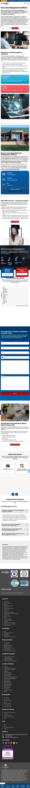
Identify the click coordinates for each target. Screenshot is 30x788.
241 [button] (5, 486)
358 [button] (2, 491)
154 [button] (2, 483)
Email (2, 346)
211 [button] (12, 485)
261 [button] (10, 487)
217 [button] (21, 485)
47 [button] (21, 477)
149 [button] (21, 482)
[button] (24, 3)
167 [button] (23, 483)
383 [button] (15, 492)
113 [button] (18, 480)
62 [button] (18, 478)
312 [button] (10, 489)
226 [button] (8, 485)
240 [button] (4, 486)
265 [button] (16, 487)
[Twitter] (6, 743)
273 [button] (2, 488)
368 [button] (18, 491)
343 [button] (5, 491)
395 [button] (15, 493)
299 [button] (16, 488)
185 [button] (24, 483)
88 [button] (5, 480)
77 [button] (15, 479)
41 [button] (12, 477)
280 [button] (13, 488)
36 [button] (4, 477)
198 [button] (18, 484)
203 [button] (26, 484)
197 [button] (16, 484)
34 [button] (28, 477)
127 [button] (13, 481)
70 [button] (4, 479)
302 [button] (21, 488)
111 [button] (15, 480)
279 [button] (12, 488)
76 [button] (13, 479)
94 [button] (15, 480)
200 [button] (21, 484)
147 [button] (18, 482)
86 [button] (2, 480)
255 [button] (28, 486)
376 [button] (4, 492)
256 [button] (2, 487)
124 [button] (8, 481)
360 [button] (5, 491)
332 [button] (15, 490)
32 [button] (24, 477)
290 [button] (2, 488)
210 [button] (10, 485)
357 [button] (28, 491)
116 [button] (23, 480)
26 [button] (15, 477)
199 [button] (20, 484)
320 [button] (23, 489)
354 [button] (23, 491)
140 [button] (7, 482)
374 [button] (28, 491)
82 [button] (23, 479)
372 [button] (24, 491)
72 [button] (7, 479)
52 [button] (2, 478)
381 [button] (12, 492)
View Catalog (15, 222)
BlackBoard (23, 787)
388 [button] (23, 492)
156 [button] (5, 483)
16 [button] (26, 476)
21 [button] (7, 477)
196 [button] (15, 484)
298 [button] (15, 488)
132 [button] (21, 481)
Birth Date (3, 355)
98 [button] (21, 480)
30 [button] (21, 477)
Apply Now (15, 28)
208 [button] (7, 485)
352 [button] (20, 491)
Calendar (2, 787)
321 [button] (24, 489)
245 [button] (12, 486)
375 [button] (2, 492)
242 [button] (7, 486)
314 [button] (13, 489)
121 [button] (4, 481)
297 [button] (13, 488)
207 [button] (5, 485)
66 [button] (24, 478)
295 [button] (10, 488)
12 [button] (19, 476)
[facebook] (3, 743)
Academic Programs (8, 654)
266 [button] (18, 487)
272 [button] (28, 487)
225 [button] (7, 485)
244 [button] (10, 486)
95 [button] (16, 480)
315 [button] (15, 489)
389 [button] (24, 492)
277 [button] (8, 488)
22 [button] (8, 477)
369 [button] (20, 491)
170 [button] (28, 483)
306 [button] (28, 488)
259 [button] (7, 487)
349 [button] (15, 491)
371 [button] (23, 491)
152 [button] (26, 482)
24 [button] (12, 477)
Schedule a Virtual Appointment (7, 274)
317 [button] (18, 489)
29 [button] (20, 477)
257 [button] (4, 487)
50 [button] (26, 477)
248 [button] (16, 486)
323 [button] (28, 489)
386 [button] (20, 492)
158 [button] (8, 483)
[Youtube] (9, 743)
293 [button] (7, 488)
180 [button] (16, 483)
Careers (13, 787)
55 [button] (7, 478)
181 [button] (18, 483)
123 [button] (7, 481)
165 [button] (20, 483)
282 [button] (16, 488)
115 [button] (21, 480)
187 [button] (28, 483)
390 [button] (26, 492)
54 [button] (5, 478)
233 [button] (20, 485)
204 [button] (28, 484)
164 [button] (18, 483)
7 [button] (11, 476)
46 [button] (20, 477)
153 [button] (28, 482)
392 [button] (10, 493)
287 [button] (24, 488)
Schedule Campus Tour (22, 274)
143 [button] (12, 482)
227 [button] (10, 485)
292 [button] (5, 488)
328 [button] (8, 490)
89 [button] (7, 480)
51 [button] (28, 477)
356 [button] (26, 491)
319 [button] (21, 489)
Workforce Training (8, 709)
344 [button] (7, 491)
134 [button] (24, 481)
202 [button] (24, 484)
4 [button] (6, 476)
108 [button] (10, 480)
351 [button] (18, 491)
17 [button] (27, 476)
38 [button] (7, 477)
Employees (8, 787)
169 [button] (26, 483)
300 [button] (18, 488)
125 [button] (10, 481)
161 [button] (13, 483)
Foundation (5, 628)
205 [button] (2, 485)
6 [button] (10, 476)
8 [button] (13, 476)
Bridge (18, 787)
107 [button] (8, 480)
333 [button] (16, 490)
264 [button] (15, 487)
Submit (15, 393)
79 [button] (18, 479)
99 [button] (23, 480)
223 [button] (4, 485)
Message (3, 375)
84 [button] (26, 479)
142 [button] (10, 482)
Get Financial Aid (15, 444)
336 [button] (21, 490)
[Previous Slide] (3, 304)
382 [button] (13, 492)
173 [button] (5, 483)
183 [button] (21, 483)
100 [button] (24, 480)
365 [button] (13, 491)
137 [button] (2, 482)
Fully (23, 260)
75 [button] (12, 479)
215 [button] (18, 485)
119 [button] (28, 480)
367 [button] (16, 491)
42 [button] (13, 477)
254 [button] (26, 486)
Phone (2, 350)
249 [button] (18, 486)
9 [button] (15, 476)
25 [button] (13, 477)
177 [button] (12, 483)
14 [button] (23, 476)
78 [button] (16, 479)
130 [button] (18, 481)
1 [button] (2, 476)
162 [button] (15, 483)
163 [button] (16, 483)
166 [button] (21, 483)
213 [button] (15, 485)
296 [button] (12, 488)
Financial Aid (6, 694)
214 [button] (16, 485)
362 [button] (8, 491)
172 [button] (4, 483)
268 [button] (21, 487)
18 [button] (2, 477)
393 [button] (12, 493)
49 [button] (24, 477)
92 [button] (12, 480)
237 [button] (26, 485)
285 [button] (21, 488)
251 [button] (21, 486)
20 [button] (5, 477)
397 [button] (18, 493)
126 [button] (12, 481)
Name (2, 341)
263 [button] (13, 487)
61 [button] (16, 478)
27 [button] (16, 477)
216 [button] (20, 485)
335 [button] (20, 490)
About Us (5, 599)
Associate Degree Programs (6, 592)
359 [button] (4, 491)
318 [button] (20, 489)
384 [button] (16, 492)
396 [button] (17, 493)
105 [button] (5, 480)
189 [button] (4, 484)
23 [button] (10, 477)
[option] (7, 468)
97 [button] (20, 480)
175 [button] (8, 483)
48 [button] (23, 477)
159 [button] (10, 483)
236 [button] (24, 485)
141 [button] (8, 482)
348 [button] (13, 491)
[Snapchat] (14, 743)
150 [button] (23, 482)
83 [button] (24, 479)
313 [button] (12, 489)
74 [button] (10, 479)
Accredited (24, 262)
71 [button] (5, 479)
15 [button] (24, 476)
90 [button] (8, 480)
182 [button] (20, 483)
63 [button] (20, 478)
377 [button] (5, 492)
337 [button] (23, 490)
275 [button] (5, 488)
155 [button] (4, 483)
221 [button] (28, 485)
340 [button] (28, 490)
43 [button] (15, 477)
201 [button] (23, 484)
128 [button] (15, 481)
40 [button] (10, 477)
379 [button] (8, 492)
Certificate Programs (17, 592)
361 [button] (7, 491)
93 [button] (13, 480)
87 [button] (4, 480)
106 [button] (7, 480)
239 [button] (2, 486)
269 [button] (23, 487)
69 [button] (2, 479)
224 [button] (5, 485)
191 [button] (7, 484)
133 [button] (23, 481)
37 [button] (5, 477)
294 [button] (8, 488)
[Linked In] (17, 743)
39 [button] (8, 477)
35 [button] (2, 477)
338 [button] (24, 490)
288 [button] (26, 488)
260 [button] (8, 487)
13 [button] (21, 476)
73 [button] (8, 479)
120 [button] (2, 481)
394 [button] (13, 493)
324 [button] (2, 490)
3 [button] (5, 476)
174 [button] (7, 483)
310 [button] (7, 489)
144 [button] (13, 482)
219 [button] (24, 485)
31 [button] (23, 477)
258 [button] (5, 487)
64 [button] (21, 478)
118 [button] (26, 480)
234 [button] (21, 485)
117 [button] (24, 480)
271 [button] (26, 487)
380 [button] (10, 492)
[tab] (15, 511)
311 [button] (8, 489)
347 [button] (12, 491)
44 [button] (16, 477)
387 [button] (21, 492)
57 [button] (10, 478)
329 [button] (10, 490)
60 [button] (15, 478)
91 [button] (10, 480)
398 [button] (20, 493)
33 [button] (26, 477)
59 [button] (13, 478)
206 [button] (4, 485)
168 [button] (24, 483)
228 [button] (12, 485)
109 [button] (12, 480)
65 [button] (23, 478)
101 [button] (26, 480)
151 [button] (24, 482)
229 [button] (13, 485)
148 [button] (20, 482)
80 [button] (20, 479)
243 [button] (8, 486)
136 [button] (28, 481)
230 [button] (15, 485)
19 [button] (4, 477)
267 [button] (20, 487)
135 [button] (26, 481)
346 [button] (10, 491)
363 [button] (10, 491)
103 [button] (2, 480)
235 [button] (23, 485)
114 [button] (20, 480)
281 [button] (15, 488)
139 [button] (5, 482)
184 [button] (23, 483)
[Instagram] (11, 743)
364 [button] (12, 491)
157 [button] (7, 483)
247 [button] (15, 486)
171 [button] (2, 483)
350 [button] (16, 491)
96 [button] (18, 480)
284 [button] (20, 488)
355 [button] (24, 491)
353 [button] (21, 491)
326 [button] (5, 490)
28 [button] (18, 477)
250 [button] (20, 486)
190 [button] (5, 484)
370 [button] (21, 491)
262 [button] (12, 487)
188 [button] (2, 484)
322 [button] (26, 489)
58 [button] (12, 478)
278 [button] (10, 488)
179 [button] (15, 483)
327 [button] (7, 490)
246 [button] (13, 486)
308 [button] (4, 489)
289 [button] (28, 488)
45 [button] (18, 477)
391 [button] (28, 492)
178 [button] (13, 483)
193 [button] (10, 484)
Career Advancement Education (18, 593)
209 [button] (8, 485)
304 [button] (24, 488)
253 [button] (24, 486)
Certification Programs (6, 593)
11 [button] (18, 476)
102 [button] (28, 480)
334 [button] (18, 490)
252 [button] (23, 486)
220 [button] (26, 485)
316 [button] (16, 489)
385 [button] (18, 492)
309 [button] (5, 489)
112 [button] (16, 480)
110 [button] (13, 480)
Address (2, 359)
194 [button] (12, 484)
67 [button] (26, 478)
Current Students (8, 664)
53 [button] (4, 478)
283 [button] (18, 488)
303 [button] (23, 488)
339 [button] (26, 490)
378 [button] (7, 492)
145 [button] (15, 482)
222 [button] (2, 485)
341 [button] (2, 491)
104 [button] (4, 480)
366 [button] (15, 491)
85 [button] (28, 479)
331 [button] (13, 490)
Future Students (7, 640)
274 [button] (4, 488)
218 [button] (23, 485)
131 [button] (20, 481)
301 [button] (20, 488)
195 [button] (13, 484)
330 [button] (12, 490)
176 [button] (10, 483)
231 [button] (16, 485)
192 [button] (8, 484)
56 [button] (8, 478)
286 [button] (23, 488)
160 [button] (12, 483)
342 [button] (4, 491)
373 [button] (26, 491)
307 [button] (2, 489)
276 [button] (7, 488)
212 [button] (13, 485)
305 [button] (26, 488)
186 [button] (26, 483)
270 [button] (24, 487)
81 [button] (21, 479)
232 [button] (18, 485)
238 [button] (28, 485)
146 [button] (16, 482)
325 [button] (4, 490)
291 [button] (4, 488)
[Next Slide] (28, 304)
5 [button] (8, 476)
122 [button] (5, 481)
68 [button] (28, 478)
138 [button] (4, 482)
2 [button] (3, 476)
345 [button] (8, 491)
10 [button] (16, 476)
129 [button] (16, 481)
